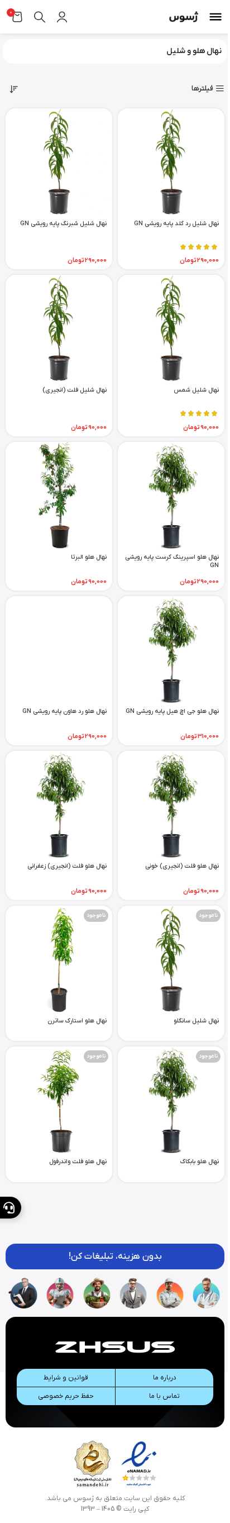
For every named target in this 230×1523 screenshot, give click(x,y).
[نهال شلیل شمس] (171, 328)
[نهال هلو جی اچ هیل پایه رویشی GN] (171, 649)
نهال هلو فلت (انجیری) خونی (182, 866)
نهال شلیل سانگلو (196, 1021)
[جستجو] (39, 17)
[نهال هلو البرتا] (59, 495)
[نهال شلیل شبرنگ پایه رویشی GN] (59, 161)
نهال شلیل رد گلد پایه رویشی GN (176, 223)
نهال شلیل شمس (196, 390)
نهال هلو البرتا (89, 557)
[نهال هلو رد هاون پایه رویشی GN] (59, 649)
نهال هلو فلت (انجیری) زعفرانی (67, 866)
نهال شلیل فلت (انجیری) (74, 390)
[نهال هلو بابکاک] (171, 1099)
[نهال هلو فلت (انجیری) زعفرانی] (59, 804)
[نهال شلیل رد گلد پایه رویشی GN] (171, 161)
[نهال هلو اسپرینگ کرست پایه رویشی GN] (171, 495)
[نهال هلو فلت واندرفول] (59, 1099)
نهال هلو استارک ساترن (77, 1021)
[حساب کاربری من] (62, 17)
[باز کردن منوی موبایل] (215, 17)
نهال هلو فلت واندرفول (78, 1161)
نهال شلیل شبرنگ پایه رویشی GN (63, 223)
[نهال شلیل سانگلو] (171, 959)
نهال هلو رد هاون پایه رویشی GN (64, 711)
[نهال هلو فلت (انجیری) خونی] (171, 804)
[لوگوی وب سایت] (183, 16)
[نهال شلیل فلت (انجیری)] (59, 328)
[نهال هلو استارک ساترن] (59, 959)
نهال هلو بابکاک (199, 1161)
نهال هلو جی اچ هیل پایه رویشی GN (172, 711)
